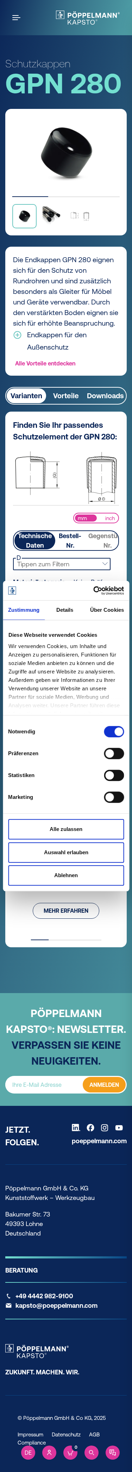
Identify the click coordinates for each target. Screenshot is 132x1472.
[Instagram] (106, 1127)
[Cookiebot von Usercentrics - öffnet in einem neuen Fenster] (94, 590)
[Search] (91, 1453)
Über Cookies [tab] (107, 610)
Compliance (32, 1443)
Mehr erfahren (66, 910)
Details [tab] (65, 610)
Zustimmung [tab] (23, 610)
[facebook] (92, 1127)
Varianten (26, 396)
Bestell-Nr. (70, 540)
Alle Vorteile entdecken (45, 363)
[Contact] (113, 1453)
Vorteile (66, 396)
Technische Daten (35, 540)
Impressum (30, 1434)
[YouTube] (121, 1127)
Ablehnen (66, 875)
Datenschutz (66, 1434)
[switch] (114, 753)
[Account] (49, 1453)
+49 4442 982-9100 (44, 1296)
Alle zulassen (66, 829)
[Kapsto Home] (88, 18)
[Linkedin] (78, 1127)
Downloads (105, 396)
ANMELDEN (104, 1085)
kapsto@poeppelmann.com (56, 1305)
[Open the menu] (17, 17)
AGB (94, 1434)
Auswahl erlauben (66, 852)
